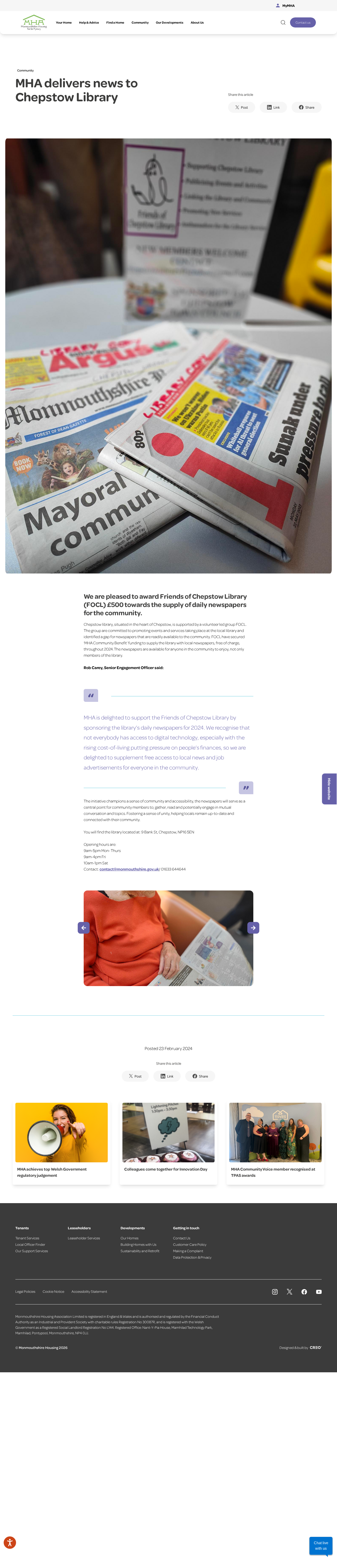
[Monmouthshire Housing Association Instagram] (275, 1292)
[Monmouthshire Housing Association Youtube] (319, 1292)
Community (140, 22)
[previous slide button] (84, 928)
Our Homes (129, 1238)
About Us (197, 22)
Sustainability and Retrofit (140, 1251)
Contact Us (181, 1238)
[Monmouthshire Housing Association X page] (289, 1292)
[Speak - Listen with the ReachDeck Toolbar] (10, 1542)
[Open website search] (283, 22)
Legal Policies (25, 1291)
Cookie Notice (53, 1291)
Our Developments (169, 22)
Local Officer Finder (30, 1244)
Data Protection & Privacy (192, 1257)
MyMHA (288, 5)
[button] (320, 1546)
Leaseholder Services (84, 1238)
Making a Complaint (188, 1251)
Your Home (64, 22)
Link (276, 107)
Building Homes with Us (138, 1244)
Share (309, 107)
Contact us (303, 22)
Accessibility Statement (89, 1291)
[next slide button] (253, 928)
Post (244, 107)
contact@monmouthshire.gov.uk (129, 868)
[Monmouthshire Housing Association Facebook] (304, 1292)
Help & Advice (89, 22)
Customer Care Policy (189, 1244)
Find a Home (115, 22)
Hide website (329, 789)
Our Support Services (31, 1251)
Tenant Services (27, 1238)
